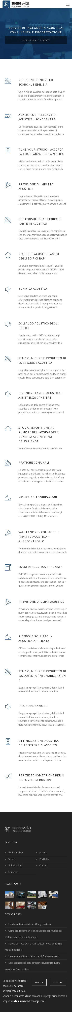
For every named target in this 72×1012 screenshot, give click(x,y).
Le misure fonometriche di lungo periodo (29, 924)
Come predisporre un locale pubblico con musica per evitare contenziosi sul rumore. (33, 934)
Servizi (11, 859)
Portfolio (44, 859)
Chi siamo (13, 872)
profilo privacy (19, 1001)
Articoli (43, 852)
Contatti (43, 865)
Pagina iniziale (30, 40)
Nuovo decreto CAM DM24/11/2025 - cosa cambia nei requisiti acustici (33, 947)
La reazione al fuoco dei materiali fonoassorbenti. (34, 956)
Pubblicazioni (15, 865)
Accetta (58, 982)
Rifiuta (39, 982)
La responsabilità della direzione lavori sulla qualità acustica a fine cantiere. (32, 966)
